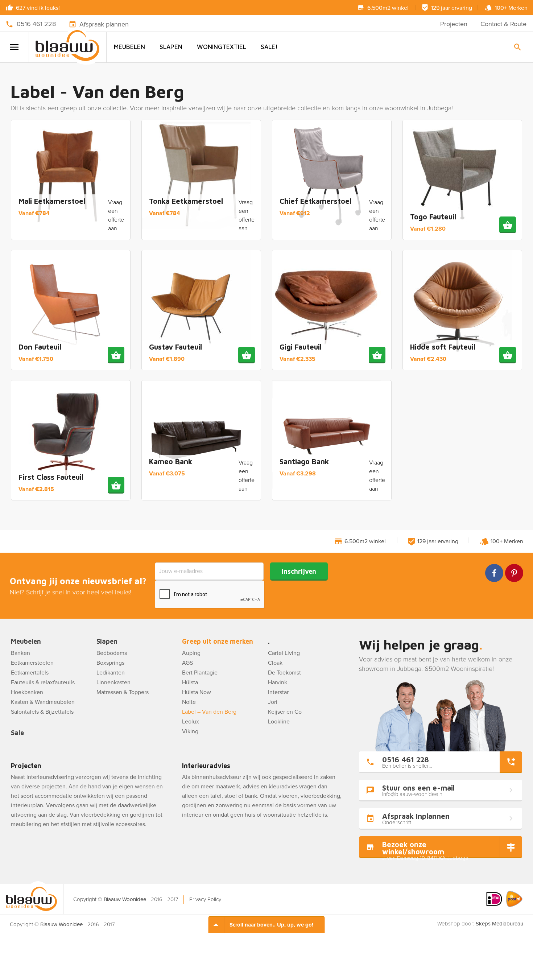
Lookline (279, 721)
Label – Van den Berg (209, 711)
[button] (507, 224)
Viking (190, 731)
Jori (272, 702)
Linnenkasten (113, 682)
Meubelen (129, 46)
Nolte (189, 702)
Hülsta (190, 682)
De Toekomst (284, 672)
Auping (191, 653)
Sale (17, 733)
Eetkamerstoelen (32, 663)
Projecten (453, 24)
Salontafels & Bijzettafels (42, 711)
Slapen (171, 46)
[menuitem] (129, 47)
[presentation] (210, 595)
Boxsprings (110, 663)
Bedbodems (111, 653)
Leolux (190, 721)
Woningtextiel (221, 46)
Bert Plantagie (200, 672)
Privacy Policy (205, 899)
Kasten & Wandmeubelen (43, 702)
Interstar (278, 692)
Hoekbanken (27, 692)
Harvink (277, 682)
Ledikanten (110, 672)
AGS (187, 663)
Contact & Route (503, 24)
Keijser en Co (285, 711)
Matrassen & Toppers (122, 692)
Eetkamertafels (30, 672)
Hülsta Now (196, 692)
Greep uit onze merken (217, 641)
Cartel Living (284, 653)
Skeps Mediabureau (499, 923)
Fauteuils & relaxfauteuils (43, 682)
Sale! (269, 46)
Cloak (275, 663)
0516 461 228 (36, 24)
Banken (20, 653)
